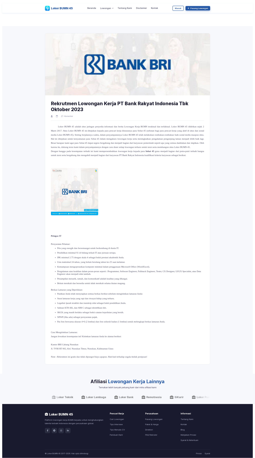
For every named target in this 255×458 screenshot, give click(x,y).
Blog (183, 430)
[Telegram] (54, 430)
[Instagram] (61, 430)
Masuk (178, 8)
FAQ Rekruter (151, 435)
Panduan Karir (116, 435)
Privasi (199, 453)
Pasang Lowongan (199, 8)
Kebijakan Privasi (188, 435)
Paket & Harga (151, 424)
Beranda (91, 8)
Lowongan (105, 8)
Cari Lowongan (117, 419)
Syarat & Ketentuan (189, 440)
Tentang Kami (125, 8)
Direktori (149, 430)
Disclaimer (141, 8)
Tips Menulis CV (117, 430)
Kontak (154, 8)
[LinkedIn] (68, 430)
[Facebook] (47, 430)
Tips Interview (116, 424)
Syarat (207, 453)
